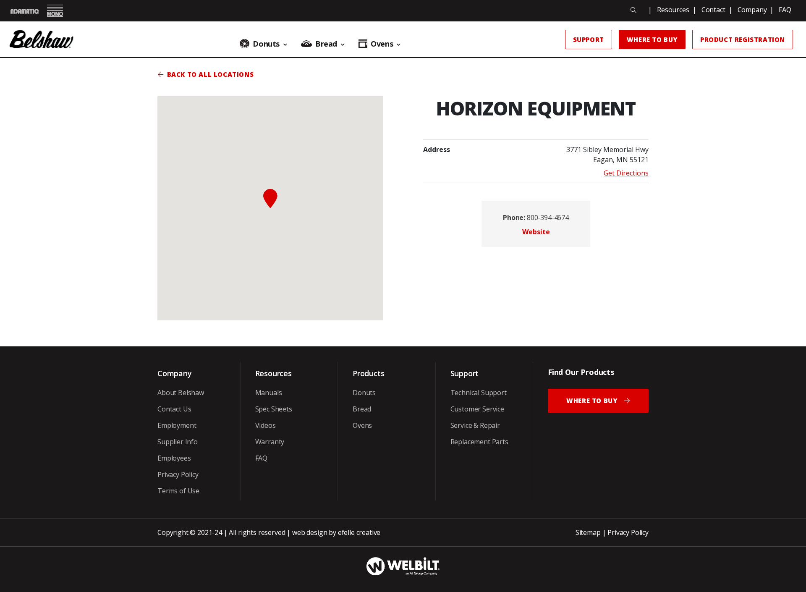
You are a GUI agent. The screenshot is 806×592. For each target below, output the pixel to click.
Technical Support (478, 392)
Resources (673, 9)
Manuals (268, 392)
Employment (176, 425)
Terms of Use (178, 490)
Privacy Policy (178, 474)
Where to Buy (652, 39)
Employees (174, 458)
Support (588, 39)
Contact (713, 9)
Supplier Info (177, 441)
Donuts (364, 392)
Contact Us (174, 409)
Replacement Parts (479, 441)
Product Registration (742, 39)
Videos (265, 425)
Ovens (362, 425)
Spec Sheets (273, 409)
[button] (270, 198)
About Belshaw (180, 392)
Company (752, 9)
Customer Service (477, 409)
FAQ (785, 9)
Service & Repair (475, 425)
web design (309, 532)
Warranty (270, 441)
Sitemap (588, 532)
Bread (362, 409)
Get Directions (626, 173)
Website (536, 231)
